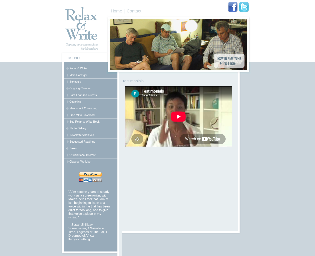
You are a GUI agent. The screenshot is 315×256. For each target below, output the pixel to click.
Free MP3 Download (81, 115)
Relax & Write (78, 68)
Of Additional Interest (82, 155)
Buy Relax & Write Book (84, 121)
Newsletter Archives (81, 135)
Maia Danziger (78, 75)
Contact (134, 11)
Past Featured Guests (83, 95)
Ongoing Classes (80, 88)
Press (73, 148)
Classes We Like (79, 161)
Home (116, 11)
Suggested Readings (82, 141)
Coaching (75, 101)
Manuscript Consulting (83, 108)
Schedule (75, 81)
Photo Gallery (77, 128)
